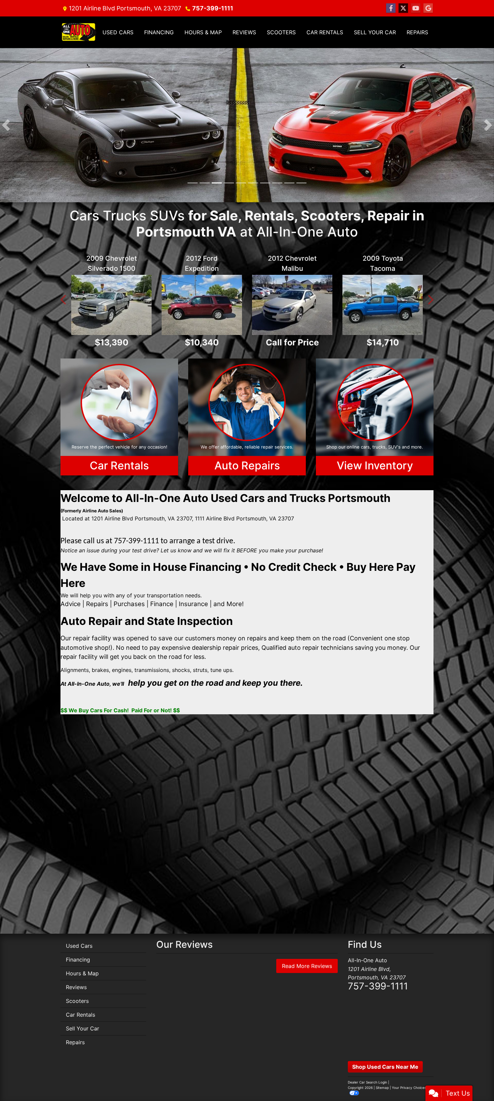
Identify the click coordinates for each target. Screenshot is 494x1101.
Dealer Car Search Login (367, 1082)
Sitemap (382, 1088)
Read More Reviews (307, 966)
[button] (6, 125)
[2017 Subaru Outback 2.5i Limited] (111, 305)
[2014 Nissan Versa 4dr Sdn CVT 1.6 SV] (292, 305)
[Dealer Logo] (78, 32)
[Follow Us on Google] (428, 8)
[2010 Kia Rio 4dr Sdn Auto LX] (202, 297)
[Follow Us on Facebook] (391, 8)
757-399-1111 (212, 8)
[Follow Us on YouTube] (415, 8)
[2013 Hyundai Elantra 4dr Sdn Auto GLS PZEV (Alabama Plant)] (382, 305)
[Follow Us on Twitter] (403, 8)
